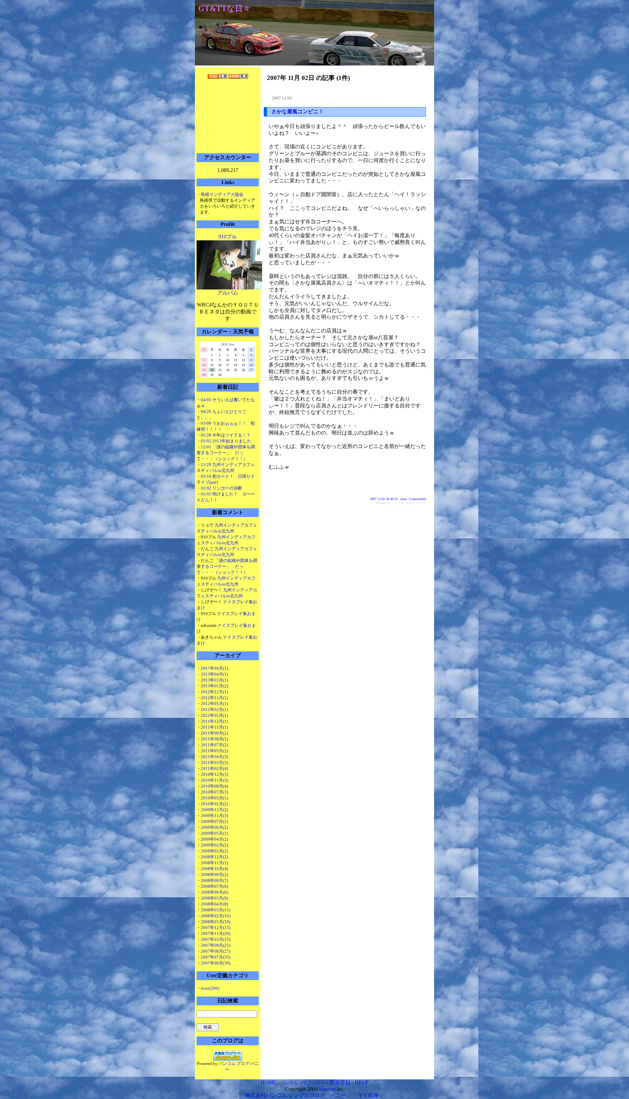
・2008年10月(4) (212, 868)
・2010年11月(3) (212, 780)
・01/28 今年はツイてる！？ (224, 435)
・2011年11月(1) (212, 727)
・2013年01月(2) (212, 685)
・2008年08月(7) (212, 880)
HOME (268, 1082)
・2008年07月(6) (212, 886)
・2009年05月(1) (212, 833)
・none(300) (208, 988)
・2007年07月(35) (213, 957)
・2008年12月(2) (212, 856)
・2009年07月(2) (212, 821)
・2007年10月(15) (213, 939)
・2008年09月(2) (212, 874)
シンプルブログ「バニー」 (319, 1095)
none (403, 499)
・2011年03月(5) (212, 762)
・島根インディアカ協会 (220, 194)
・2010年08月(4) (212, 786)
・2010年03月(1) (212, 797)
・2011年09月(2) (212, 733)
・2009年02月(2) (212, 845)
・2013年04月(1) (212, 674)
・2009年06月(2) (212, 827)
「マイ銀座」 (368, 1095)
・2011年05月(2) (212, 750)
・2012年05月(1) (212, 703)
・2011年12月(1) (212, 721)
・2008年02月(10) (213, 915)
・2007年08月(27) (213, 951)
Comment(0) (417, 499)
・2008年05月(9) (212, 898)
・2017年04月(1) (212, 668)
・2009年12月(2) (212, 809)
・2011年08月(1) (212, 738)
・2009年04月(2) (212, 839)
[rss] (217, 77)
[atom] (238, 77)
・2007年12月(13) (213, 927)
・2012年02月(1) (212, 709)
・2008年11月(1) (212, 862)
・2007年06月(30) (213, 962)
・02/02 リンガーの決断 (219, 488)
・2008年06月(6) (212, 892)
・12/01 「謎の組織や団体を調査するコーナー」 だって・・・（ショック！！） (226, 452)
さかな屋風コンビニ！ (297, 111)
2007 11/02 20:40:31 (384, 499)
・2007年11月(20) (213, 933)
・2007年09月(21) (213, 945)
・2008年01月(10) (213, 921)
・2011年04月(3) (212, 756)
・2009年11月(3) (212, 815)
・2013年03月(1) (212, 680)
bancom (327, 1089)
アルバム (227, 292)
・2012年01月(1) (212, 715)
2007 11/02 (282, 98)
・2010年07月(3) (212, 792)
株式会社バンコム (266, 1095)
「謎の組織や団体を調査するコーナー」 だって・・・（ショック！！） (227, 566)
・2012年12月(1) (212, 691)
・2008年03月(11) (213, 909)
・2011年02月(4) (212, 768)
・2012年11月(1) (212, 697)
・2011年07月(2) (212, 744)
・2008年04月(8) (212, 904)
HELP (361, 1082)
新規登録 (340, 1082)
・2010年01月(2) (212, 803)
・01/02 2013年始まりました (224, 440)
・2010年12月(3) (212, 774)
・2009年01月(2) (212, 850)
